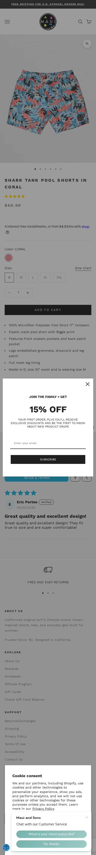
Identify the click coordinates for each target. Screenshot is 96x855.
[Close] (87, 384)
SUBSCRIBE (48, 459)
